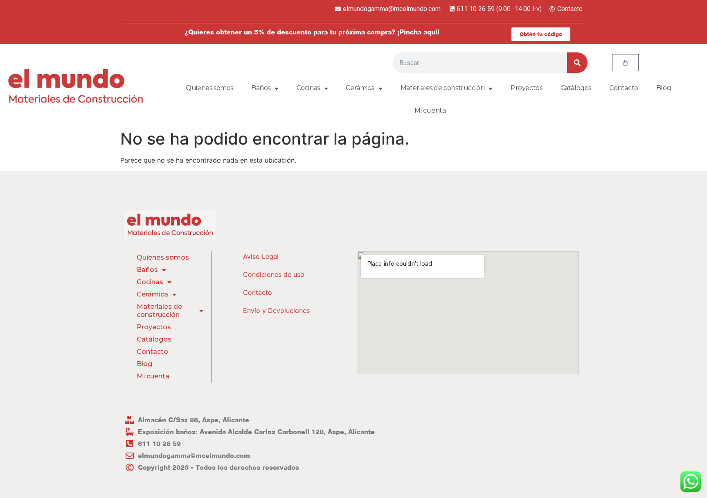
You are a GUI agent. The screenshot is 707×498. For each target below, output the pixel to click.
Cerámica (360, 88)
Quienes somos (209, 88)
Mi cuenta (430, 110)
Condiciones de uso (273, 274)
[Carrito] (625, 62)
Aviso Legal (261, 256)
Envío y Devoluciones (276, 310)
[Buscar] (577, 62)
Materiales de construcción (443, 88)
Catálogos (576, 88)
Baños (260, 88)
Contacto (623, 88)
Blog (663, 88)
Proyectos (526, 88)
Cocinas (308, 88)
